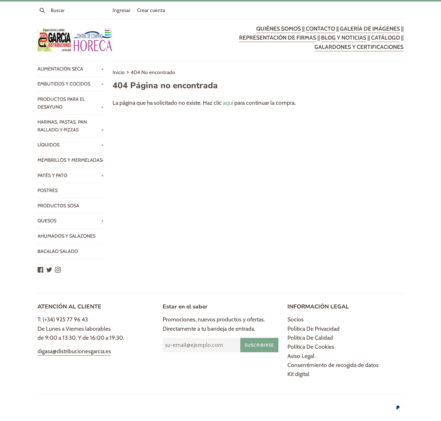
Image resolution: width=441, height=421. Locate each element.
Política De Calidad (310, 337)
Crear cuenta (151, 10)
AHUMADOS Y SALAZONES (66, 236)
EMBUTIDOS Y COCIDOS (71, 84)
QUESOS (71, 221)
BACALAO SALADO (58, 251)
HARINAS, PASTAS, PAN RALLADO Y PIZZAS (71, 126)
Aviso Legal (300, 356)
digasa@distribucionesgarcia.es (74, 351)
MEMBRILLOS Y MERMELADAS (71, 160)
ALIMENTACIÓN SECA (71, 69)
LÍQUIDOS (71, 145)
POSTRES (48, 190)
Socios (295, 319)
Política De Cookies (310, 346)
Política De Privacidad (313, 328)
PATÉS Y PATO (71, 175)
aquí (228, 102)
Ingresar (121, 10)
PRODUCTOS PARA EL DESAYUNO (71, 103)
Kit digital (298, 374)
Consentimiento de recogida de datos (333, 365)
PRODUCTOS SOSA (58, 206)
